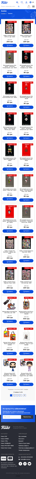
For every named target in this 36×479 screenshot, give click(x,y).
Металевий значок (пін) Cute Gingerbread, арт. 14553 (26, 159)
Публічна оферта (24, 445)
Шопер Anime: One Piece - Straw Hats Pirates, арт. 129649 (26, 312)
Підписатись (27, 416)
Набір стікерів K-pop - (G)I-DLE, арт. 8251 (26, 282)
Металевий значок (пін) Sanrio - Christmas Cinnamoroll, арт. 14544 (26, 128)
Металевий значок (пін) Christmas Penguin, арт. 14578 (26, 97)
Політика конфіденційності (26, 448)
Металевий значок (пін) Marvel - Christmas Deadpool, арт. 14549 (26, 66)
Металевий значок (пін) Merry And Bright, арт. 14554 (9, 159)
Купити (10, 45)
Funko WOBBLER (6, 443)
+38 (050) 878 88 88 (26, 457)
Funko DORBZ (5, 438)
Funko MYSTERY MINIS (7, 445)
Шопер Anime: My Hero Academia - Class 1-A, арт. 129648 (26, 343)
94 (24, 395)
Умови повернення (24, 450)
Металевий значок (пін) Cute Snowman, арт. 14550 (9, 97)
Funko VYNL (4, 441)
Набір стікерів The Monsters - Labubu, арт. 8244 (9, 252)
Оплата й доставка (24, 443)
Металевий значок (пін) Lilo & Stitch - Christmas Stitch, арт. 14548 (26, 221)
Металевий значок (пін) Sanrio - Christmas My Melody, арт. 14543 (9, 128)
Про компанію (22, 436)
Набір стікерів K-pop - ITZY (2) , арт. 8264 (10, 36)
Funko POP (4, 436)
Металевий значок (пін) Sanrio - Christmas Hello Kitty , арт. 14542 (26, 190)
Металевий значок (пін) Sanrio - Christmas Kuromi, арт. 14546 (10, 221)
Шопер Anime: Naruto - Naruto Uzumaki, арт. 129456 (9, 343)
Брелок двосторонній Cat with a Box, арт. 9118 (9, 312)
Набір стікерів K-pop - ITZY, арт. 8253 (26, 36)
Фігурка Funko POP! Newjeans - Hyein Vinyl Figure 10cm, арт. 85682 (26, 374)
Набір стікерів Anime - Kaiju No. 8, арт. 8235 (10, 282)
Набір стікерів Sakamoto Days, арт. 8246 (26, 251)
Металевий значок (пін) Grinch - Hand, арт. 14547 (9, 190)
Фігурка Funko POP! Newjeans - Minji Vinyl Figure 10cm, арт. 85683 (9, 374)
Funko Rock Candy (6, 448)
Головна (3, 13)
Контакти (21, 438)
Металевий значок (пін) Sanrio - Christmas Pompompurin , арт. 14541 (10, 66)
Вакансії (21, 441)
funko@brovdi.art (25, 459)
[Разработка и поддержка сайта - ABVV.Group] (18, 476)
